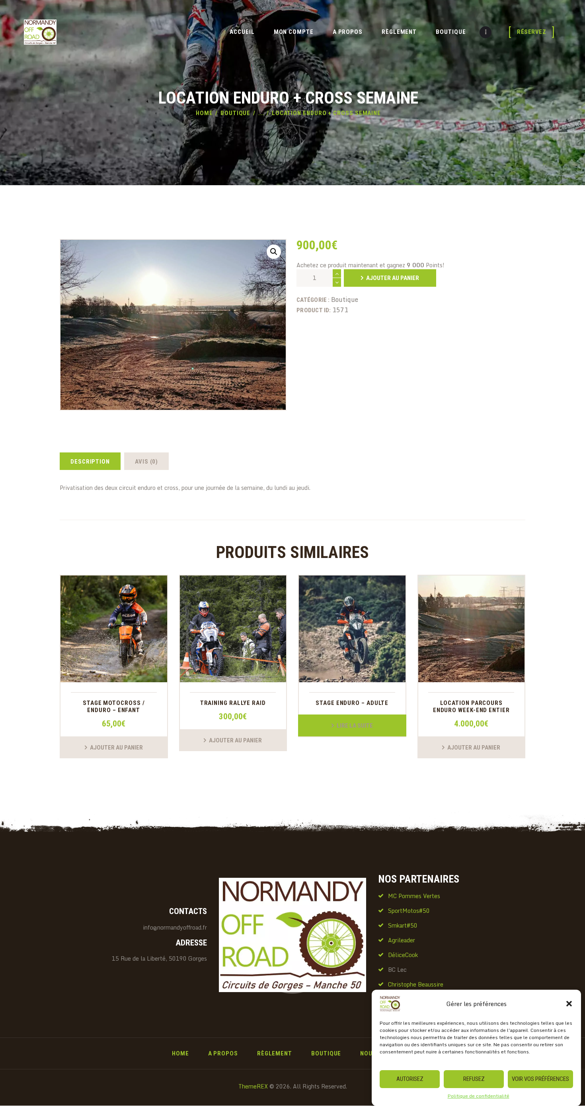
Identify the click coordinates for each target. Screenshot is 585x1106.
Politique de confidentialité (478, 1096)
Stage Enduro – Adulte (352, 703)
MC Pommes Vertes (414, 895)
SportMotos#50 (409, 910)
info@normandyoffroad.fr (175, 927)
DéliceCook (403, 954)
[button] (569, 1004)
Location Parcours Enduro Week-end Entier (471, 707)
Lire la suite (355, 725)
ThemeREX (253, 1086)
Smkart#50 (402, 925)
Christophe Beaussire (415, 984)
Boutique (235, 113)
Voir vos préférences (540, 1079)
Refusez (474, 1079)
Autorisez (409, 1079)
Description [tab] (90, 461)
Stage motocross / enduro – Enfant (113, 707)
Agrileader (401, 940)
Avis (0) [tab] (146, 461)
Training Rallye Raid (233, 703)
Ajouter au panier (392, 278)
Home (204, 113)
